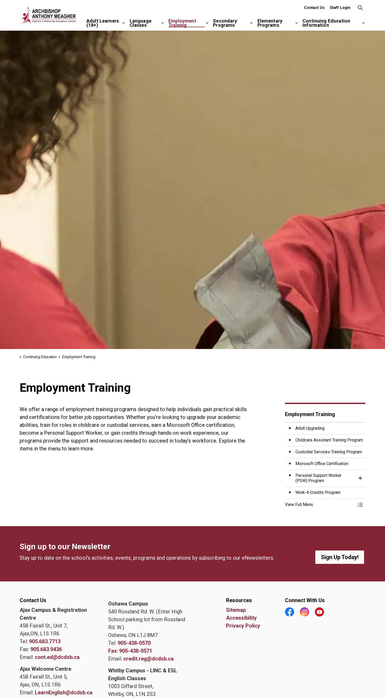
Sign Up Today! (340, 557)
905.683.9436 (46, 649)
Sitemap (236, 610)
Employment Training (182, 23)
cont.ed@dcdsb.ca (57, 657)
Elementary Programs (270, 23)
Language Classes (140, 23)
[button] (320, 504)
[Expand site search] (360, 7)
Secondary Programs (225, 23)
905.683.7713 (44, 641)
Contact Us (314, 7)
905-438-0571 (135, 651)
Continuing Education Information (326, 23)
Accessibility (241, 618)
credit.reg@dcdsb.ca (148, 659)
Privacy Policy (243, 626)
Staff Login (340, 7)
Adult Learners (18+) (102, 23)
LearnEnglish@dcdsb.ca (63, 692)
